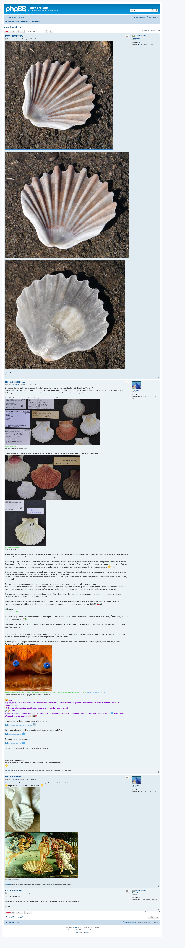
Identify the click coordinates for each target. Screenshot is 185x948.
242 (140, 42)
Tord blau (135, 390)
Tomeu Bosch (136, 38)
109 (140, 395)
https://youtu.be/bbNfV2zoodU (14, 734)
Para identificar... (14, 27)
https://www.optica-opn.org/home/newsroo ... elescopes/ (20, 725)
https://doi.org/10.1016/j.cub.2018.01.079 (96, 692)
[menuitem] (21, 17)
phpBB (75, 927)
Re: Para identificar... (15, 382)
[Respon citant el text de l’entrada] (127, 36)
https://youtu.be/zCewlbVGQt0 (14, 743)
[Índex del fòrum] (16, 8)
